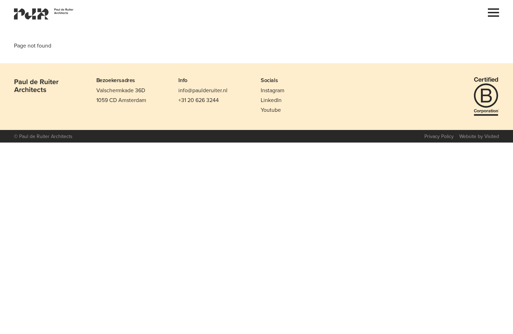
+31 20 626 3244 (198, 100)
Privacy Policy (439, 136)
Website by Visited (479, 136)
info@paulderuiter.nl (203, 90)
